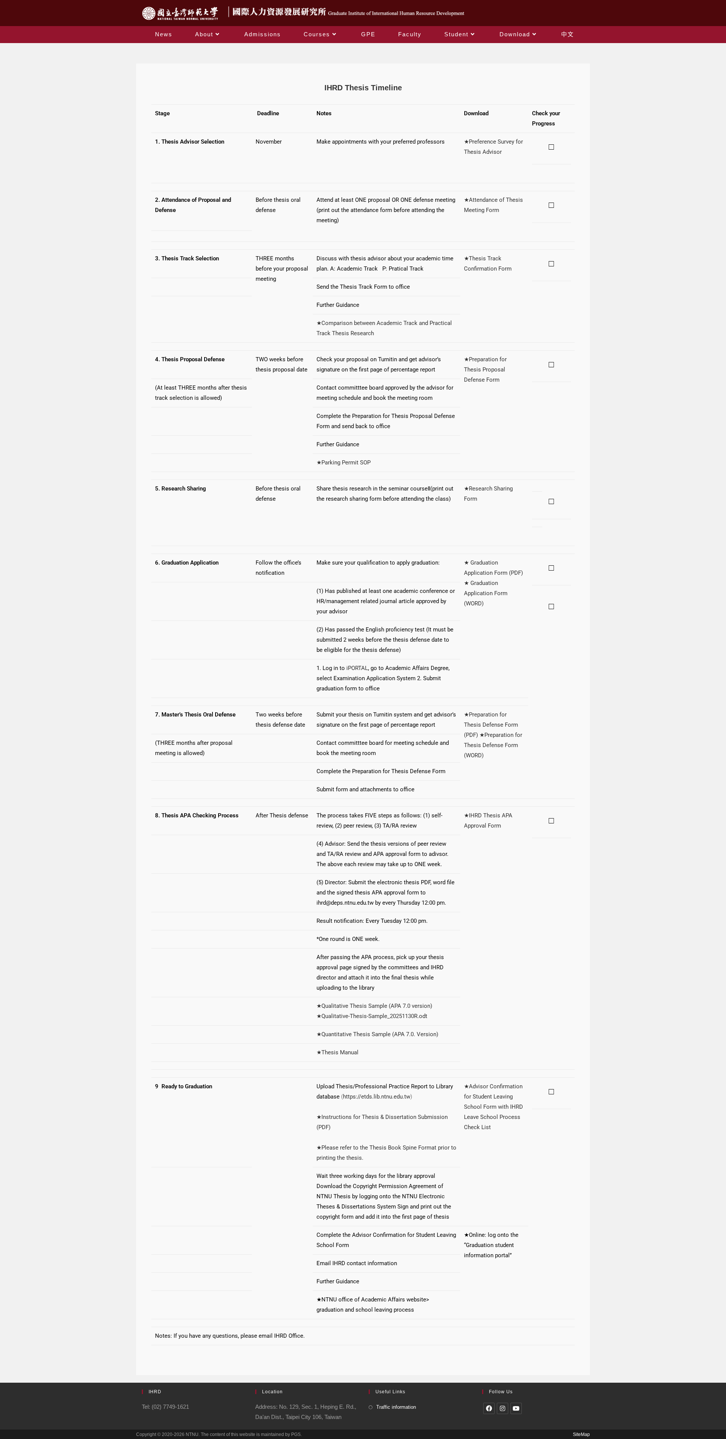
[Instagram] (502, 1408)
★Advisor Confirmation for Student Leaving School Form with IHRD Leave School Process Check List (493, 1107)
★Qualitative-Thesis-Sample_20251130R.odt (371, 1016)
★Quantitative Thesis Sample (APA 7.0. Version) (377, 1034)
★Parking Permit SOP (343, 462)
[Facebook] (489, 1408)
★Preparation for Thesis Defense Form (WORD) (493, 745)
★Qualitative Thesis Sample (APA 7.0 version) (374, 1006)
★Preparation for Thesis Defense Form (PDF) (491, 724)
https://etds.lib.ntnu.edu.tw (376, 1096)
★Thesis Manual (337, 1052)
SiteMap (581, 1434)
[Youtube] (516, 1408)
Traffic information (396, 1407)
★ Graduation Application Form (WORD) (485, 593)
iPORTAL (357, 668)
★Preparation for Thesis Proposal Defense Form (485, 369)
